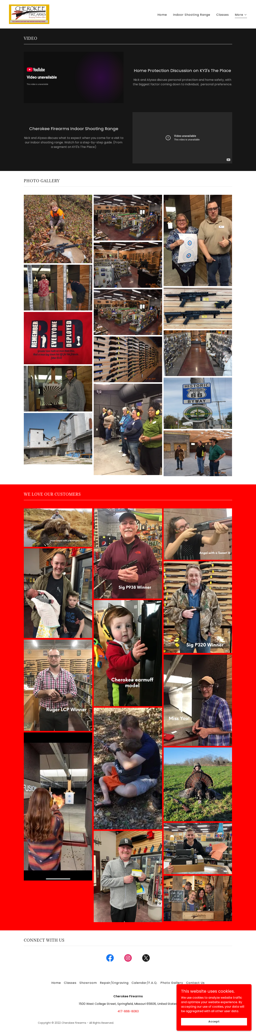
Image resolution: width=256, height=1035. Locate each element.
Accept (213, 1021)
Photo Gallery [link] (171, 983)
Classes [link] (222, 15)
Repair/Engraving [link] (114, 983)
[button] (241, 15)
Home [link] (162, 15)
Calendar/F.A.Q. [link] (144, 983)
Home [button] (56, 983)
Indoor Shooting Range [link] (191, 15)
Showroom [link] (88, 983)
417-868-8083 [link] (128, 1011)
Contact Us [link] (195, 983)
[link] (29, 14)
